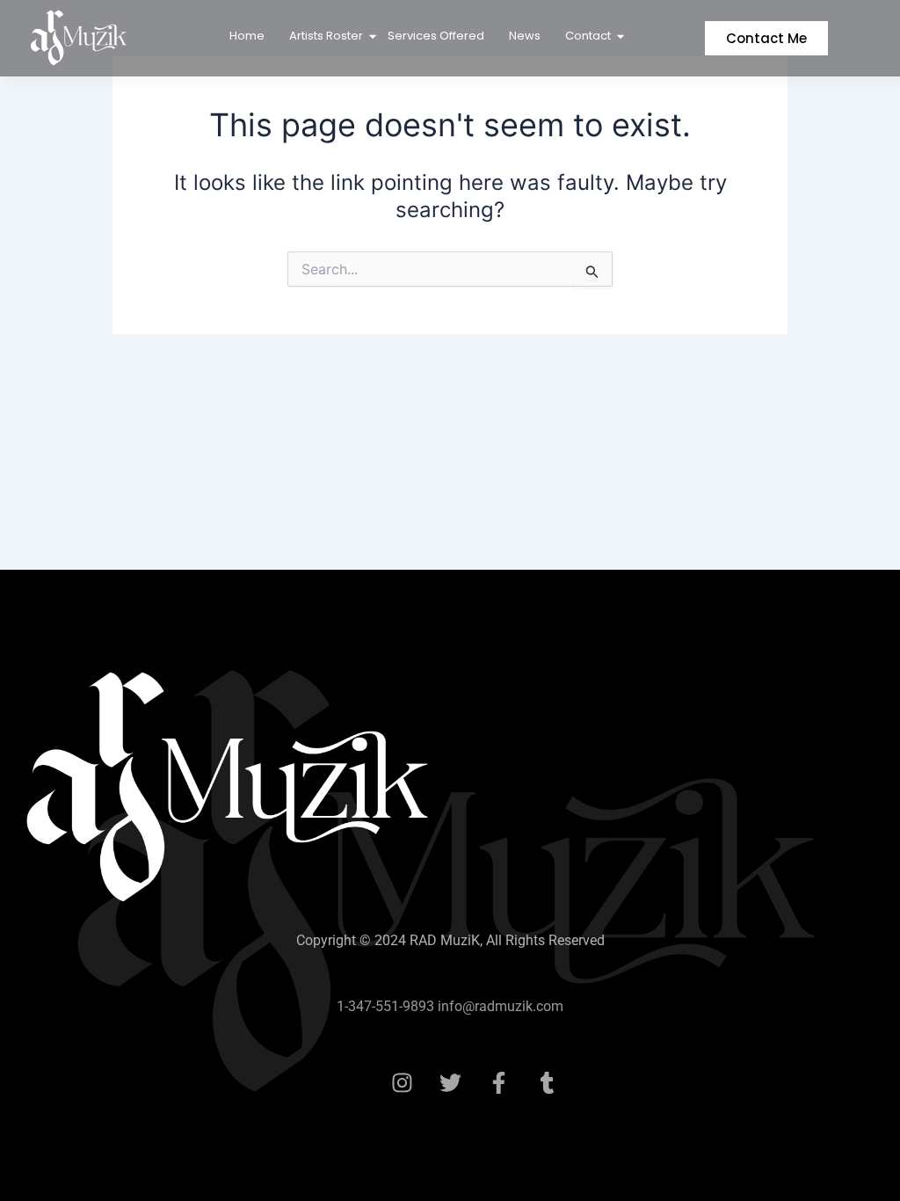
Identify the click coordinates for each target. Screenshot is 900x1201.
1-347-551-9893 (385, 1006)
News (525, 35)
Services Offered (436, 35)
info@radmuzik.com (498, 1006)
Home (247, 35)
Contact (588, 35)
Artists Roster (326, 35)
